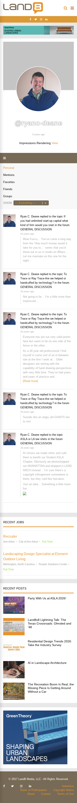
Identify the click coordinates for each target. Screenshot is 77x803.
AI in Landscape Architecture (47, 663)
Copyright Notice (63, 790)
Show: (8, 203)
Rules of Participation (33, 790)
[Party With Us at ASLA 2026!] (14, 612)
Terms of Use (65, 793)
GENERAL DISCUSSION (36, 229)
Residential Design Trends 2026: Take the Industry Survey (50, 643)
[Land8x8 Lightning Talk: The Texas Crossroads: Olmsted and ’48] (14, 634)
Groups (7, 196)
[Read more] (30, 381)
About (31, 793)
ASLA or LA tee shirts (33, 439)
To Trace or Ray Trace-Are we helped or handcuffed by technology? (43, 278)
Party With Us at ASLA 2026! (47, 598)
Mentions (9, 175)
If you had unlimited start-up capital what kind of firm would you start (44, 221)
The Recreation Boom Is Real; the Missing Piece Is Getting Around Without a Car (51, 688)
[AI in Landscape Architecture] (14, 677)
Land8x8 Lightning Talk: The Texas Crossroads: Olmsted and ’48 (49, 623)
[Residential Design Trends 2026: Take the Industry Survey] (14, 655)
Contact (46, 793)
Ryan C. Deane (29, 216)
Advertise (68, 786)
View (55, 143)
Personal (8, 167)
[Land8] (23, 13)
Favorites (9, 182)
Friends (7, 189)
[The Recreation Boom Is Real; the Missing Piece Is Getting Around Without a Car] (14, 698)
